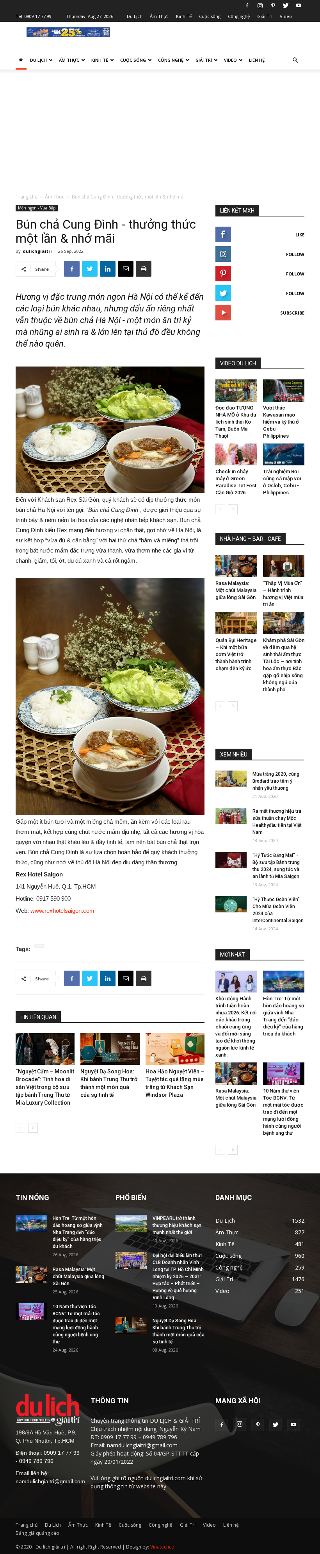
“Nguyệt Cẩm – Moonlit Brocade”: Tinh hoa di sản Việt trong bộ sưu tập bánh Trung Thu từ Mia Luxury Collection (45, 1087)
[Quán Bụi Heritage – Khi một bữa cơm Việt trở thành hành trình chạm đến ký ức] (236, 623)
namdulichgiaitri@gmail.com (50, 1481)
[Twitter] (286, 5)
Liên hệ (257, 60)
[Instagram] (260, 5)
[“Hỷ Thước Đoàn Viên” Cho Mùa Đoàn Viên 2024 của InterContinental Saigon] (231, 904)
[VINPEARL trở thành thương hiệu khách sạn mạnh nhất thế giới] (131, 1223)
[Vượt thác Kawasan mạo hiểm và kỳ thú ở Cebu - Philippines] (284, 390)
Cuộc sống (209, 16)
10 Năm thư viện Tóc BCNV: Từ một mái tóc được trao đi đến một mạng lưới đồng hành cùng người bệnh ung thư (283, 1112)
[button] (295, 60)
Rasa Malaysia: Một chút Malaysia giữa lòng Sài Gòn (235, 590)
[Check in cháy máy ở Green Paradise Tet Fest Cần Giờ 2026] (236, 454)
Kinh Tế (184, 16)
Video (286, 16)
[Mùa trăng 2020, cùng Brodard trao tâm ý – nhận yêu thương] (231, 779)
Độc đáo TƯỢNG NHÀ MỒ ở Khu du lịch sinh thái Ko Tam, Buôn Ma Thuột (235, 422)
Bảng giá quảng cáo (37, 1533)
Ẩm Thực (159, 16)
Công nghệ (239, 16)
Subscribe (292, 313)
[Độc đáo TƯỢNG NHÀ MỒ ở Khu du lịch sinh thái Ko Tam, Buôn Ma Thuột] (236, 390)
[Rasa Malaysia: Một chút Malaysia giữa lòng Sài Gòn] (236, 566)
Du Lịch (134, 16)
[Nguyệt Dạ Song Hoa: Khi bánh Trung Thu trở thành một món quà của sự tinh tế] (109, 1049)
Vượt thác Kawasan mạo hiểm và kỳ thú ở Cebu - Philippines (281, 422)
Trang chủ (26, 196)
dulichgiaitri (37, 251)
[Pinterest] (273, 5)
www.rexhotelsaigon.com (62, 910)
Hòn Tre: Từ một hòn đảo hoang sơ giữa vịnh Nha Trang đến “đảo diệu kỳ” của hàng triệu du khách (78, 1232)
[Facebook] (247, 5)
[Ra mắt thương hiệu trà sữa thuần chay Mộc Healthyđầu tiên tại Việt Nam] (231, 816)
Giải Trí (264, 16)
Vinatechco (162, 1546)
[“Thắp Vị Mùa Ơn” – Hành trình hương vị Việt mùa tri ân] (284, 566)
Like (299, 235)
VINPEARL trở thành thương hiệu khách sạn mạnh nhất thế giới (177, 1225)
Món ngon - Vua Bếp (36, 208)
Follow (295, 254)
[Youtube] (298, 5)
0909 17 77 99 (38, 16)
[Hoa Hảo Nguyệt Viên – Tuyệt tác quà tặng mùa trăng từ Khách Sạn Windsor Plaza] (175, 1049)
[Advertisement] (160, 134)
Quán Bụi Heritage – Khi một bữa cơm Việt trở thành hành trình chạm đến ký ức (236, 654)
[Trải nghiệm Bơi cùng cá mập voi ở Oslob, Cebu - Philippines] (284, 454)
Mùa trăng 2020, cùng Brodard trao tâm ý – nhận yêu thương (275, 781)
